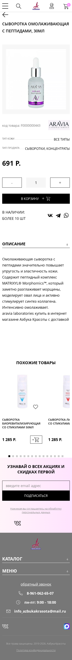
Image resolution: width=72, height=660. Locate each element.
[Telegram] (58, 215)
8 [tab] (36, 456)
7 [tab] (32, 456)
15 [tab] (62, 456)
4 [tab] (21, 456)
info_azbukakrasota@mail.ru (40, 611)
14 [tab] (59, 456)
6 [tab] (28, 456)
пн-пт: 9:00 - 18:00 (40, 602)
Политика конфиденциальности (36, 650)
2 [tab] (13, 456)
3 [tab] (17, 456)
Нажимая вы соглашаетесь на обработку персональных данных (36, 510)
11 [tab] (47, 456)
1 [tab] (9, 456)
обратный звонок (36, 584)
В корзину (33, 198)
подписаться (36, 495)
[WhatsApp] (66, 215)
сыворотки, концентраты (47, 148)
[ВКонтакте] (50, 215)
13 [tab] (55, 456)
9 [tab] (40, 456)
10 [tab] (43, 456)
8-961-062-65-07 (40, 593)
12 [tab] (51, 456)
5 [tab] (24, 456)
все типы (62, 139)
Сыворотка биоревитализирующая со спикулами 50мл (21, 423)
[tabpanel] (22, 411)
